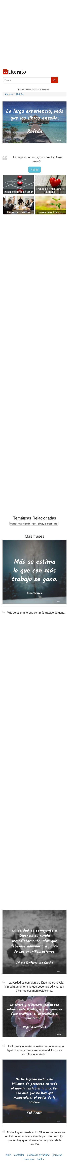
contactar (19, 1154)
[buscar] (54, 80)
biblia (8, 1154)
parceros (57, 1154)
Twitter (40, 1159)
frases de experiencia (20, 523)
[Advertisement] (34, 34)
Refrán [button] (34, 169)
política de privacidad (38, 1154)
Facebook (28, 1159)
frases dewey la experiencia (44, 523)
